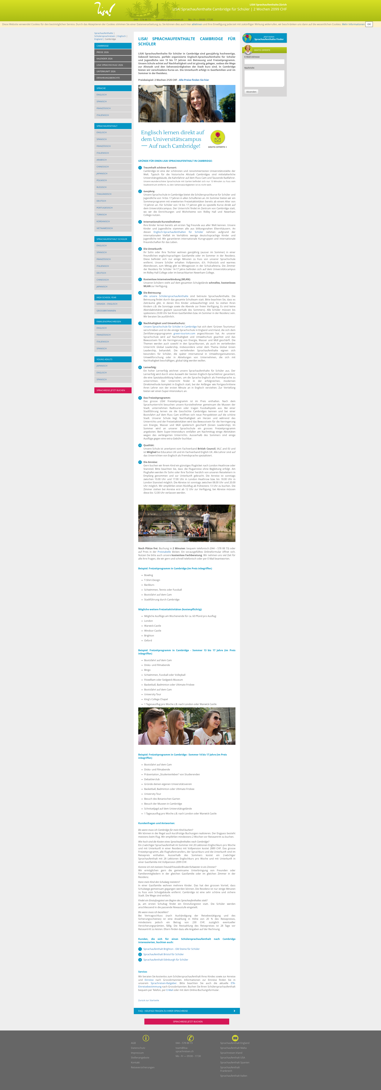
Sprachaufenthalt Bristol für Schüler (163, 954)
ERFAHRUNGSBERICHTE (108, 77)
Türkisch (102, 214)
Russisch (101, 187)
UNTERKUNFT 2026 (106, 71)
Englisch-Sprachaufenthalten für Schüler (178, 232)
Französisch (104, 108)
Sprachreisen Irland (231, 1052)
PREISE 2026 (103, 52)
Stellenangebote (140, 1057)
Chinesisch (103, 166)
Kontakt (135, 1062)
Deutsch (101, 200)
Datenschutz (138, 1048)
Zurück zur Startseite (148, 1000)
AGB (133, 1043)
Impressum (137, 1052)
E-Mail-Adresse (252, 56)
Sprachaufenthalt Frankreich (230, 1069)
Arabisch (102, 159)
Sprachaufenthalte (103, 33)
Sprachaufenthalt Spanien (234, 1062)
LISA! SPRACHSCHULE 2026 (110, 65)
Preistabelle (164, 551)
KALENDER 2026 (105, 58)
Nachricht (249, 67)
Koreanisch (103, 221)
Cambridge (103, 45)
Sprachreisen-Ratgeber (164, 983)
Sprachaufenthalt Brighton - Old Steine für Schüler (171, 949)
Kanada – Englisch (107, 303)
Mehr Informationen (353, 24)
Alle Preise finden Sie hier (194, 80)
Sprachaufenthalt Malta (233, 1048)
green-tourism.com (184, 333)
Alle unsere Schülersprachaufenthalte (165, 296)
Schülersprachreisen (104, 36)
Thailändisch (104, 194)
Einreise (149, 980)
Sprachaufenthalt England (234, 1043)
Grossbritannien (106, 310)
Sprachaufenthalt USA (232, 1057)
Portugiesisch (105, 207)
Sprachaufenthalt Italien (233, 1075)
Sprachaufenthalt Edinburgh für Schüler (165, 959)
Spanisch (102, 101)
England (98, 39)
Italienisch (103, 115)
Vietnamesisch (105, 228)
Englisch (121, 36)
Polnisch (102, 180)
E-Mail (169, 990)
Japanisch (102, 173)
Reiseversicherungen (142, 1067)
